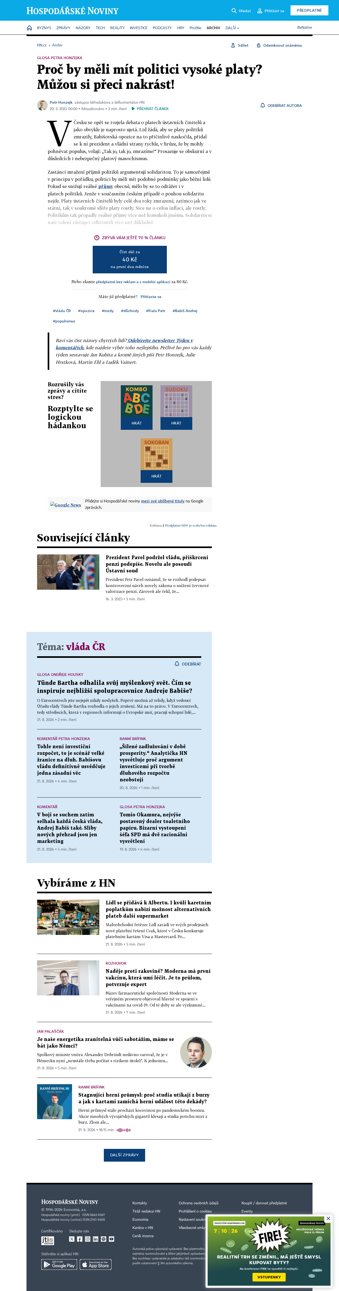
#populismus (64, 321)
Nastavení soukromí (195, 1220)
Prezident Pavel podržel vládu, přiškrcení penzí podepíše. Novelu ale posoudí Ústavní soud (157, 564)
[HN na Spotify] (103, 1239)
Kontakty (139, 1203)
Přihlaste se (151, 296)
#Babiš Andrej (185, 310)
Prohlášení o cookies (195, 1211)
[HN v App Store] (95, 1264)
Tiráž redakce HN (146, 1211)
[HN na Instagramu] (87, 1239)
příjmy (105, 186)
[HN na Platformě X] (71, 1239)
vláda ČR (85, 647)
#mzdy (108, 310)
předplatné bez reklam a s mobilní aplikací (133, 281)
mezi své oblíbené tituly (163, 500)
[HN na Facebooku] (79, 1239)
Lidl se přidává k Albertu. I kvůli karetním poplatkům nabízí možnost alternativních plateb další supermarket (158, 909)
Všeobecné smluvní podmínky (203, 1228)
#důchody (130, 310)
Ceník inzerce (143, 1236)
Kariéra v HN (142, 1228)
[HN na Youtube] (111, 1239)
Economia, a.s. (75, 1210)
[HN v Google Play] (59, 1264)
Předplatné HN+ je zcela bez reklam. (191, 525)
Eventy (247, 1211)
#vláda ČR (62, 310)
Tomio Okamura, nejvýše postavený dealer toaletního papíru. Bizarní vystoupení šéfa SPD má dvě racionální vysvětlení (155, 828)
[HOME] (29, 28)
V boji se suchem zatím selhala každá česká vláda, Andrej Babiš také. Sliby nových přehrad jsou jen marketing (69, 828)
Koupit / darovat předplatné (264, 1203)
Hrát (137, 423)
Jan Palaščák (50, 1031)
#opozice (86, 310)
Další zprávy (124, 1155)
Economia (140, 1220)
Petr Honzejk (61, 102)
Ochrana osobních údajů (198, 1203)
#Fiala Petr (155, 310)
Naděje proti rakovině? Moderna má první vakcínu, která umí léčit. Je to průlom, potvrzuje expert (158, 978)
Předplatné (309, 10)
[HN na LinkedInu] (95, 1239)
